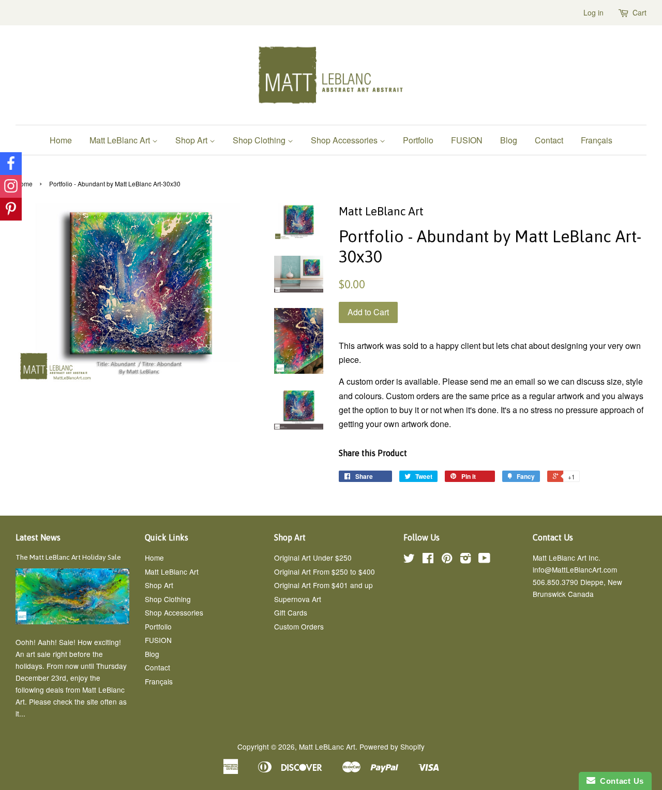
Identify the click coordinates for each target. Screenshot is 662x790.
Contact (549, 140)
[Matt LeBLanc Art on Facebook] (428, 559)
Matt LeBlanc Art (120, 140)
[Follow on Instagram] (11, 186)
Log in (593, 12)
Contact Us (619, 781)
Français (596, 140)
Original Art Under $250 (313, 557)
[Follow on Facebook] (11, 163)
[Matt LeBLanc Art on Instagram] (465, 559)
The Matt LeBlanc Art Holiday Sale (68, 557)
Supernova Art (297, 599)
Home (61, 140)
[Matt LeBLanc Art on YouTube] (484, 559)
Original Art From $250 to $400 (324, 571)
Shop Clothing (260, 140)
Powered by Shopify (392, 746)
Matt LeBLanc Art (327, 746)
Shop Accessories (345, 140)
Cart (639, 12)
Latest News (38, 537)
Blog (508, 140)
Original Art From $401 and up (323, 585)
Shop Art (192, 140)
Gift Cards (290, 612)
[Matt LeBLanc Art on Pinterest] (447, 559)
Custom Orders (299, 626)
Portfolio (418, 140)
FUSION (467, 140)
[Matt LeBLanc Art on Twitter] (409, 559)
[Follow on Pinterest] (11, 209)
